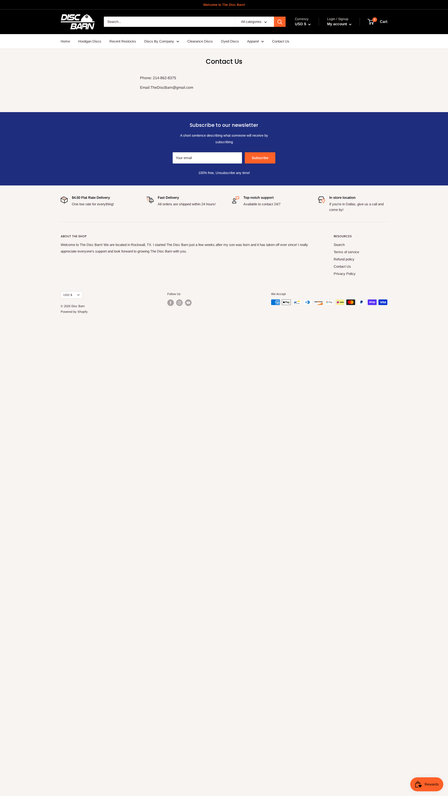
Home (65, 41)
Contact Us (280, 41)
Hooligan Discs (89, 41)
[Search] (280, 22)
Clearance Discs (200, 41)
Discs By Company (159, 41)
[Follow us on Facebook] (170, 302)
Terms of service (346, 252)
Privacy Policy (345, 274)
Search (339, 245)
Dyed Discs (230, 41)
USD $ (67, 295)
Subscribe (260, 158)
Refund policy (344, 259)
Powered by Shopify (74, 311)
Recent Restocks (122, 41)
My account (337, 24)
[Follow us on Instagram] (179, 302)
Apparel (253, 41)
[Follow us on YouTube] (188, 302)
